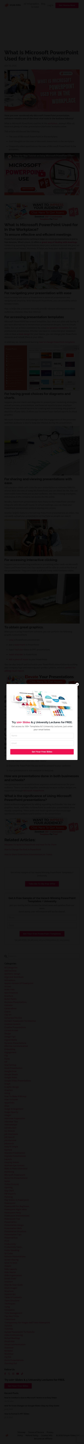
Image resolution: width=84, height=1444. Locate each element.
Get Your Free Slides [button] (42, 751)
